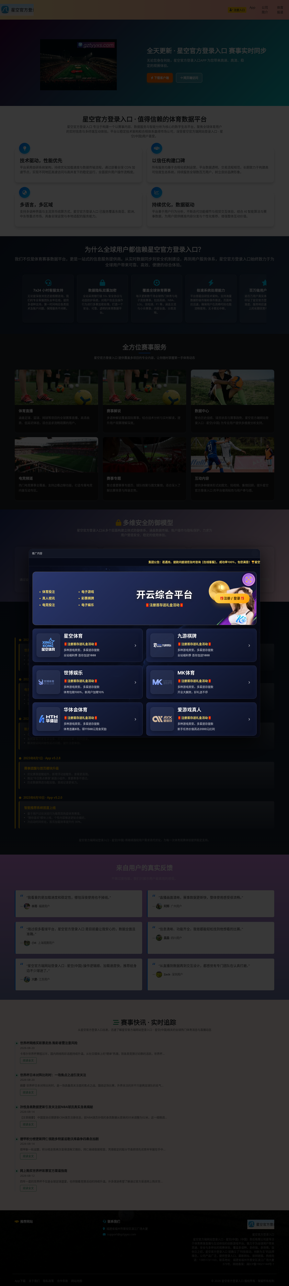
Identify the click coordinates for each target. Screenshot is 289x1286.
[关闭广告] (254, 553)
